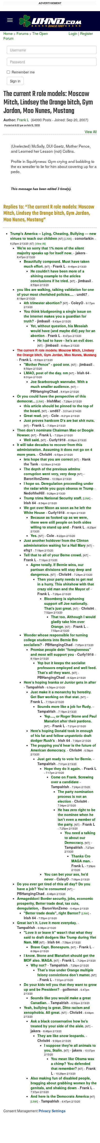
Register (86, 33)
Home (8, 33)
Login (73, 33)
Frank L (23, 119)
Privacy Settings (52, 1110)
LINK (68, 238)
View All (91, 131)
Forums (22, 33)
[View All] (40, 243)
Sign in (15, 81)
